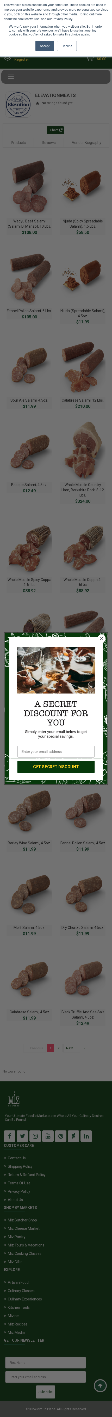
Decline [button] (66, 46)
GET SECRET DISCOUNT (56, 766)
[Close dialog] (102, 638)
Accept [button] (44, 46)
